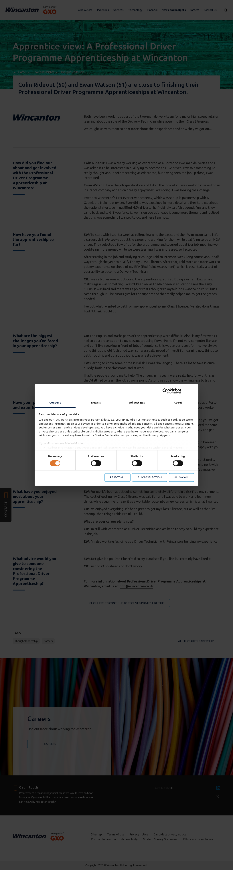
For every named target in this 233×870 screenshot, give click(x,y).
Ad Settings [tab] (137, 402)
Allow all (181, 477)
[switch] (96, 463)
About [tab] (178, 402)
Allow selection (150, 477)
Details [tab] (96, 402)
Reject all (117, 477)
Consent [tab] (55, 402)
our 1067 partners (61, 419)
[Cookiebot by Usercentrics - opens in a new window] (178, 391)
